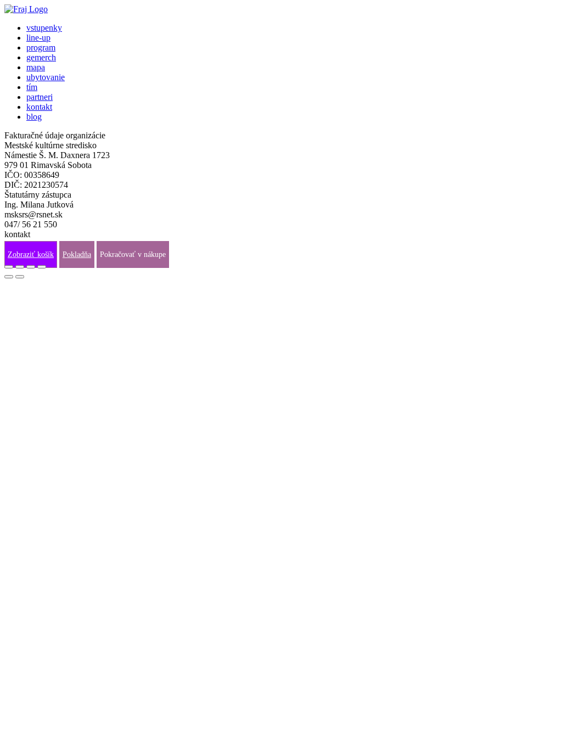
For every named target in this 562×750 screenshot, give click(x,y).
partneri (39, 97)
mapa (35, 67)
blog (34, 116)
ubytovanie (45, 77)
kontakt (39, 106)
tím (31, 87)
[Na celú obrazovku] (30, 266)
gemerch (41, 57)
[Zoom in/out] (41, 266)
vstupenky (44, 27)
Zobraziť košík (31, 254)
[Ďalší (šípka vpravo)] (19, 276)
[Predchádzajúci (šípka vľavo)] (8, 276)
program (40, 47)
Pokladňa (77, 254)
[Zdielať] (19, 266)
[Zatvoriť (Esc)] (8, 266)
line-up (38, 37)
